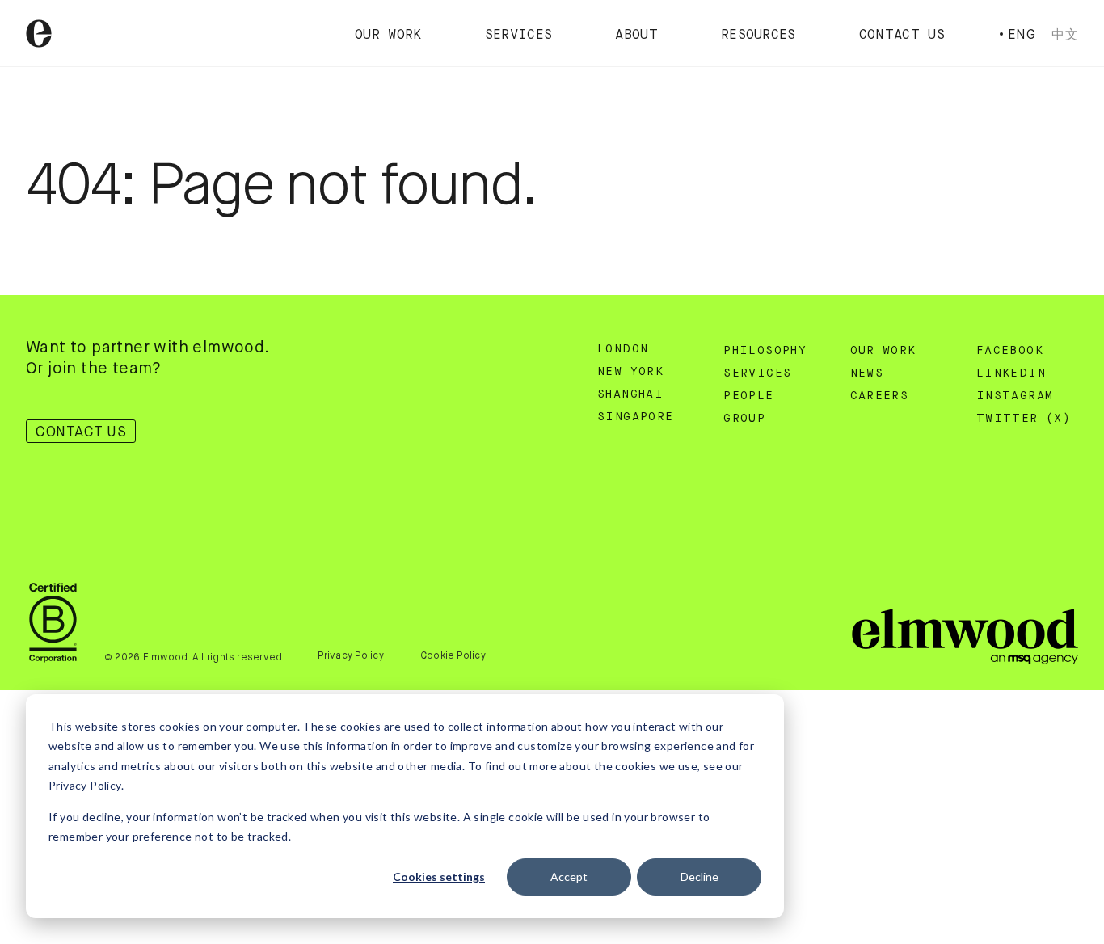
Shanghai (630, 394)
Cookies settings (439, 876)
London (622, 349)
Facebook (1009, 350)
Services (519, 35)
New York (630, 371)
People (748, 396)
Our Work (388, 35)
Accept (569, 876)
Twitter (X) (1023, 418)
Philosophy (765, 350)
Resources (758, 35)
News (867, 373)
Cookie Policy (453, 655)
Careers (879, 396)
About (636, 35)
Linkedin (1011, 373)
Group (744, 418)
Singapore (635, 417)
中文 (1064, 34)
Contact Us (902, 35)
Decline (699, 876)
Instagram (1015, 396)
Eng (1021, 34)
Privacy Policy (350, 655)
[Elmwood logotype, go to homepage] (39, 33)
